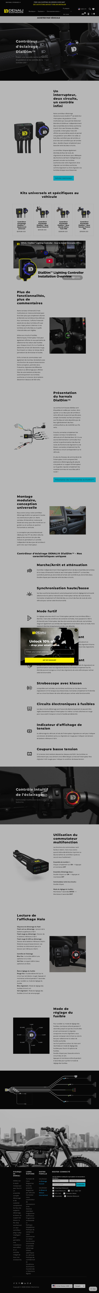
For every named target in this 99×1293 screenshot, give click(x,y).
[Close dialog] (76, 630)
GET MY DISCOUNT (49, 660)
